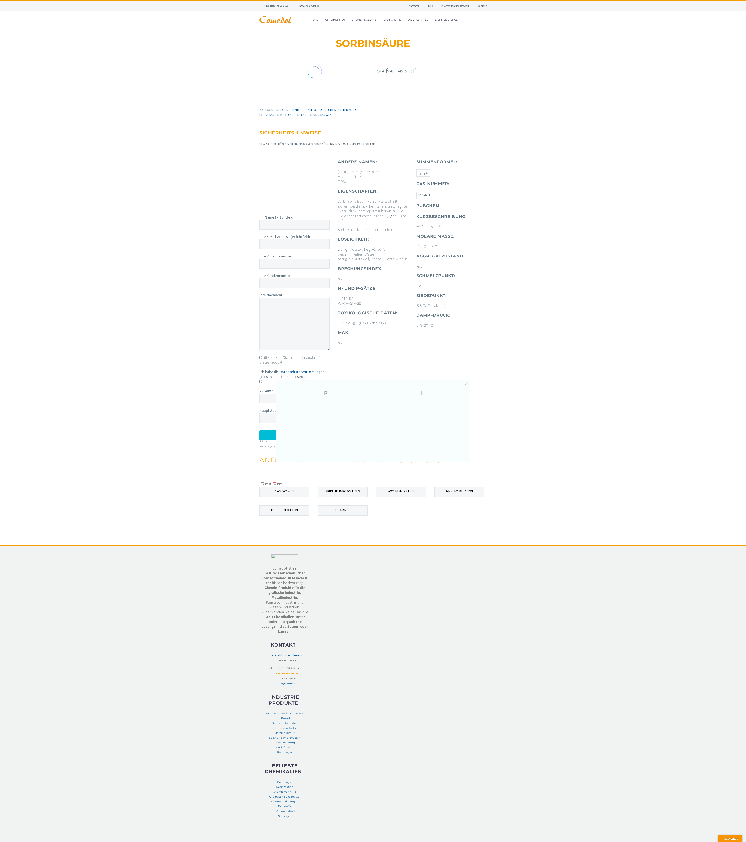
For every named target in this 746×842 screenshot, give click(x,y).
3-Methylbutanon (459, 491)
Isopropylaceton (284, 510)
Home (314, 19)
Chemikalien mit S (342, 110)
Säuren (294, 115)
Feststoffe (284, 806)
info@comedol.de (309, 6)
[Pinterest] (271, 100)
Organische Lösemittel (284, 796)
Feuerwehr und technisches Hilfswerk (285, 716)
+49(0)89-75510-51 (275, 6)
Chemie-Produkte (364, 19)
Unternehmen (335, 19)
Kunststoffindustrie (285, 728)
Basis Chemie (392, 19)
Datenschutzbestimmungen (302, 371)
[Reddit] (288, 100)
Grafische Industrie (284, 723)
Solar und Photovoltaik (284, 737)
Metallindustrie (285, 732)
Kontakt (482, 6)
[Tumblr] (276, 100)
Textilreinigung (285, 742)
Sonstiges (284, 816)
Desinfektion (285, 747)
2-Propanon (284, 491)
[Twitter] (265, 100)
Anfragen (414, 6)
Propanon (343, 510)
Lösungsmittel (418, 19)
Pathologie (284, 752)
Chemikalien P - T (273, 115)
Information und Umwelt (455, 6)
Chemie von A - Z (314, 110)
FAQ (430, 6)
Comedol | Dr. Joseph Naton (287, 655)
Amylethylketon (401, 491)
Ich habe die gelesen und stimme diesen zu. (291, 374)
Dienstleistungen (447, 19)
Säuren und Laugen (316, 115)
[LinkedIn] (282, 100)
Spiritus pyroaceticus (343, 491)
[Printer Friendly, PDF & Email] (271, 483)
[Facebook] (259, 100)
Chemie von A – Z (284, 791)
